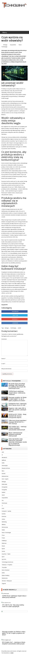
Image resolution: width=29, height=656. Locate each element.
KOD (3, 508)
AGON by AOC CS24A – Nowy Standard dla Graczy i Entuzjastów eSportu (17, 415)
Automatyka (5, 465)
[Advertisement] (14, 22)
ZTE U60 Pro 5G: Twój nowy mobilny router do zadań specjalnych (13, 605)
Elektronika (4, 484)
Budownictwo (5, 476)
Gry (3, 500)
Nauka (3, 530)
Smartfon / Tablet (6, 554)
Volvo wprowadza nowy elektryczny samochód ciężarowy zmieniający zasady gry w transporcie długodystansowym (18, 442)
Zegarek (4, 583)
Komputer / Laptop (6, 511)
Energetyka (4, 487)
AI (2, 454)
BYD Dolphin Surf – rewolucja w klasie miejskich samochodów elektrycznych (17, 428)
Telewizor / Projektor (7, 564)
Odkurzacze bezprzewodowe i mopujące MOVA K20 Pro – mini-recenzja (18, 421)
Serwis (3, 551)
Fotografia (4, 489)
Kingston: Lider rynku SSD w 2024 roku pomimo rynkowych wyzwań (17, 409)
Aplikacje (4, 460)
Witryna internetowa (6, 368)
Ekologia (5, 44)
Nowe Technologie (6, 532)
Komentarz (4, 339)
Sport (3, 556)
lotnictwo (4, 516)
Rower (3, 546)
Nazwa (3, 358)
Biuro (3, 471)
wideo (3, 572)
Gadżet (3, 492)
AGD (3, 452)
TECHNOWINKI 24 (6, 653)
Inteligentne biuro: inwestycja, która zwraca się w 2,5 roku (18, 404)
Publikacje (4, 540)
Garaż (3, 495)
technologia (13, 328)
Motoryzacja (5, 527)
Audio (3, 463)
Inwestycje (4, 503)
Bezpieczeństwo (6, 468)
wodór (19, 328)
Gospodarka (13, 44)
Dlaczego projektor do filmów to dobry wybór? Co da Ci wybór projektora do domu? (17, 399)
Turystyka (4, 567)
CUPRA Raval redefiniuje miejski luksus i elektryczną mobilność (17, 392)
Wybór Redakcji (5, 575)
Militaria (3, 524)
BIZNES (3, 473)
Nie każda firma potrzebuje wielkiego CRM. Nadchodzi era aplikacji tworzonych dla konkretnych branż (17, 386)
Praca (3, 535)
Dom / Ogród (5, 479)
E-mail (3, 363)
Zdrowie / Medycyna (7, 580)
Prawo (3, 538)
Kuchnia (3, 513)
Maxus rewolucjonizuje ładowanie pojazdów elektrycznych (15, 434)
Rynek (3, 548)
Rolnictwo (4, 543)
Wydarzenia (4, 578)
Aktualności (4, 457)
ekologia (7, 328)
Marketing (4, 521)
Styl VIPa (4, 559)
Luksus (3, 519)
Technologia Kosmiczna (7, 562)
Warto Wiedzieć (5, 570)
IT (2, 505)
